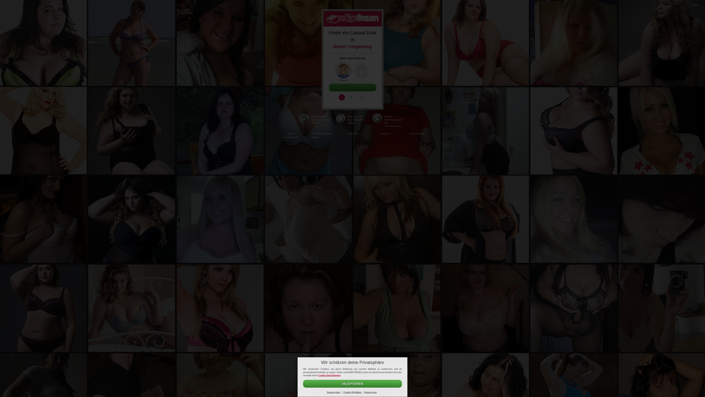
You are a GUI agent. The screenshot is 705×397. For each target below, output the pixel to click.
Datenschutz (334, 392)
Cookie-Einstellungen (329, 375)
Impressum (371, 392)
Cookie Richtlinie (353, 392)
